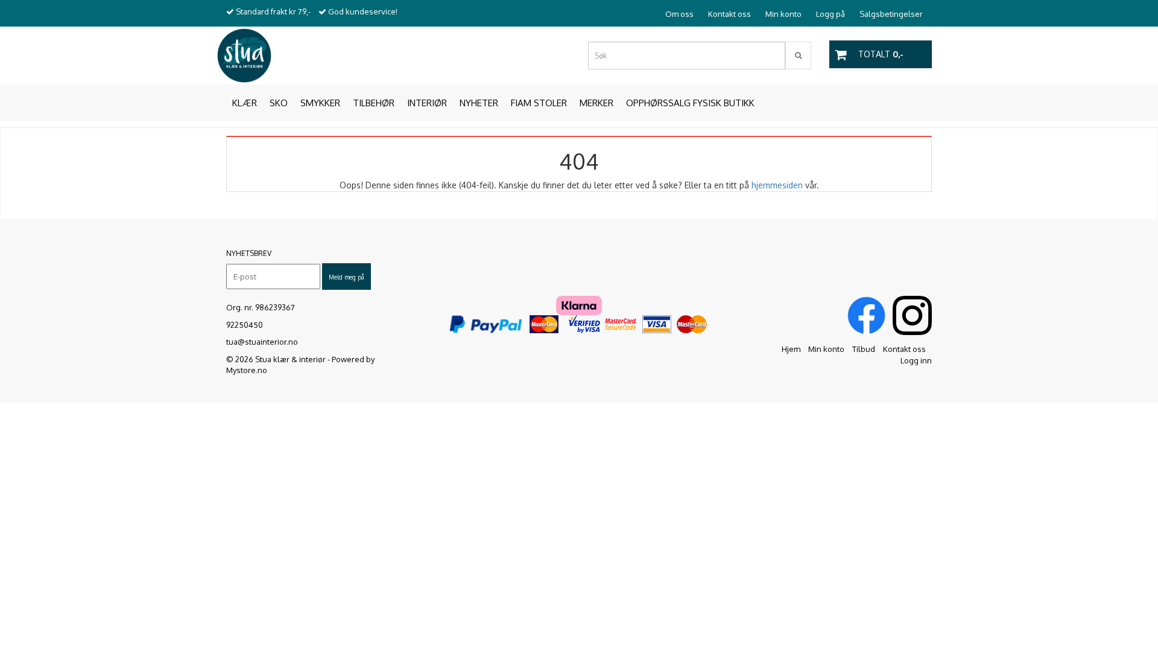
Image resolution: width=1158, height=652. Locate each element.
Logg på (830, 14)
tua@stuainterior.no (262, 342)
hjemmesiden (777, 185)
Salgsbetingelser (891, 14)
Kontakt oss (729, 14)
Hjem (791, 349)
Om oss (679, 14)
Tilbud (863, 349)
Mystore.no (246, 370)
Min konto (783, 14)
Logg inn (916, 360)
